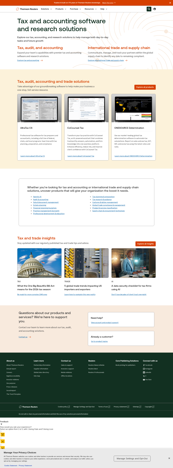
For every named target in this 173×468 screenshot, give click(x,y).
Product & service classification (104, 208)
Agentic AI (37, 196)
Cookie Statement (10, 465)
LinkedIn (148, 372)
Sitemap (136, 407)
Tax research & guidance (102, 199)
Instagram (148, 369)
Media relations (66, 372)
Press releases (11, 387)
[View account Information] (154, 9)
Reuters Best (93, 369)
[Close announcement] (170, 2)
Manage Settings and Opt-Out (84, 407)
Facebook (148, 365)
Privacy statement (120, 407)
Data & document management (46, 202)
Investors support (67, 369)
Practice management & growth (46, 211)
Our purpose (10, 383)
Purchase (74, 9)
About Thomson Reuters (15, 365)
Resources (89, 9)
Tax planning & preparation (103, 196)
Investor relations (12, 380)
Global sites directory (41, 372)
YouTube (148, 380)
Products (59, 9)
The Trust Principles (13, 394)
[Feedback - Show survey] (1, 424)
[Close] (169, 458)
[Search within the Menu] (149, 9)
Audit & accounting (40, 199)
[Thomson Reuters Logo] (27, 9)
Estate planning (39, 205)
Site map (37, 376)
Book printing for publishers (125, 365)
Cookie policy (62, 407)
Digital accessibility (13, 376)
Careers (9, 372)
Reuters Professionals (96, 372)
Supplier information (41, 369)
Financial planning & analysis (44, 208)
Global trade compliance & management (108, 205)
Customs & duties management (105, 202)
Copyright (148, 407)
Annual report (11, 369)
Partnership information (42, 365)
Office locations (66, 376)
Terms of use (103, 407)
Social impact (11, 390)
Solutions (45, 9)
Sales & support (66, 365)
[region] (86, 458)
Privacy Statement (25, 465)
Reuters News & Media (96, 365)
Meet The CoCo (107, 3)
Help (102, 9)
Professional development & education (48, 213)
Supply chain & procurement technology (108, 211)
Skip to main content (10, 7)
